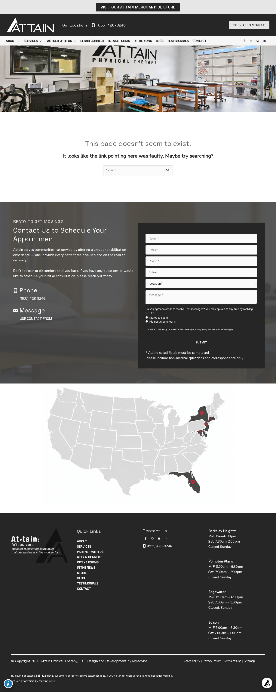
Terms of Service (220, 329)
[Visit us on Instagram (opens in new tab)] (251, 41)
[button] (138, 7)
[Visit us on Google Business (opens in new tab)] (258, 41)
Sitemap (249, 661)
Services (84, 546)
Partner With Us (90, 552)
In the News (86, 567)
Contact (84, 589)
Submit (201, 342)
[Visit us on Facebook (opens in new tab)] (244, 41)
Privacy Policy (201, 329)
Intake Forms (88, 562)
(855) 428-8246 (32, 298)
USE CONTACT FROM (36, 318)
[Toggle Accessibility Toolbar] (8, 683)
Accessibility (191, 661)
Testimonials (87, 583)
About (82, 541)
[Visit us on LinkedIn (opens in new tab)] (265, 41)
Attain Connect (89, 557)
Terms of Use (232, 661)
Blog (81, 578)
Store (82, 573)
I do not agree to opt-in (162, 321)
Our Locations (75, 25)
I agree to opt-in (158, 317)
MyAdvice (139, 661)
